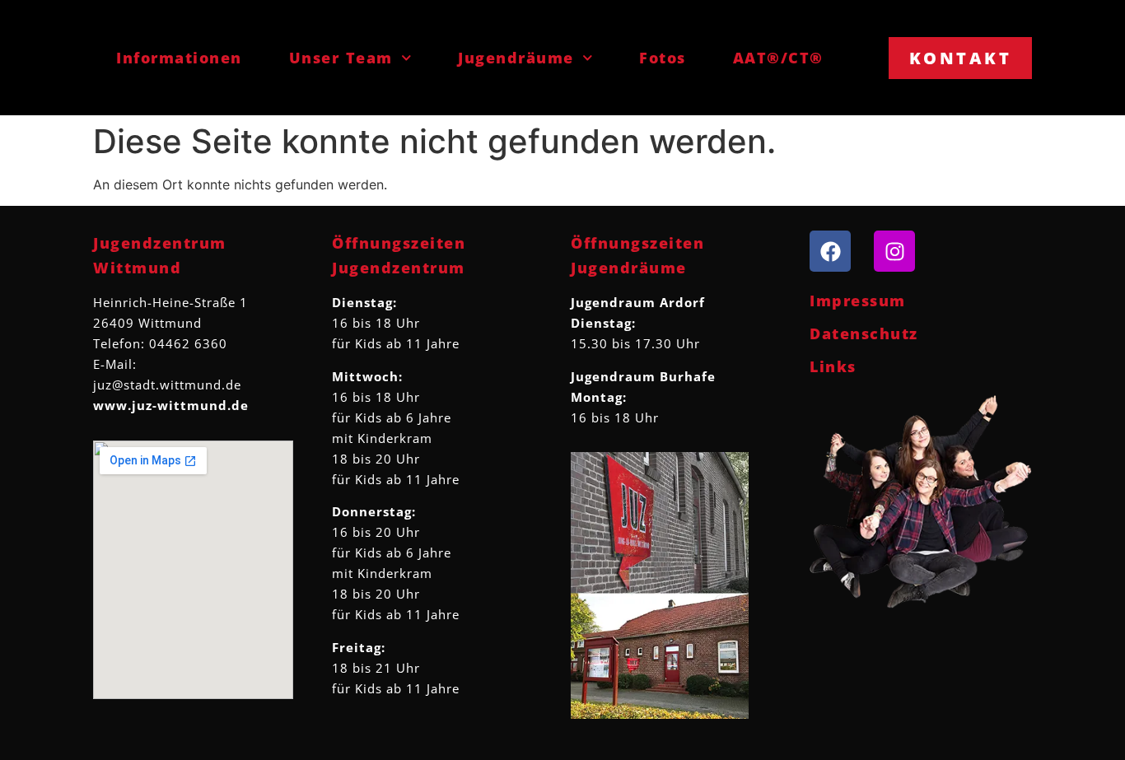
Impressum (858, 300)
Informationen (179, 58)
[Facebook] (830, 251)
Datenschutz (864, 333)
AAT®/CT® (778, 58)
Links (833, 366)
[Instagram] (894, 251)
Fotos (662, 58)
